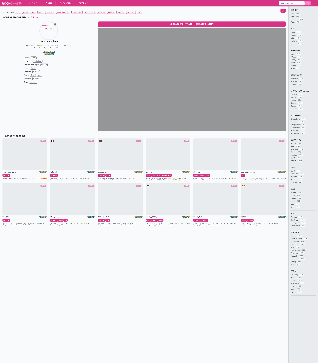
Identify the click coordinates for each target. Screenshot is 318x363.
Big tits (111, 12)
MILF (139, 12)
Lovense (101, 12)
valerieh (54, 172)
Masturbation (63, 12)
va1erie (5, 217)
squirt (108, 175)
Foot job (131, 12)
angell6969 (103, 217)
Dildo (25, 12)
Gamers (36, 78)
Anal (33, 12)
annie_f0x (197, 217)
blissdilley (102, 172)
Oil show (50, 12)
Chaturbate (37, 61)
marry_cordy (151, 217)
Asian (41, 12)
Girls (34, 17)
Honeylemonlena (49, 41)
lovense (6, 175)
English (44, 64)
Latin (18, 12)
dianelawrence (248, 172)
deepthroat (156, 175)
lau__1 (149, 172)
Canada (36, 71)
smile (196, 175)
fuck (107, 220)
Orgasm (121, 12)
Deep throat (90, 12)
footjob (250, 220)
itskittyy (244, 217)
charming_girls (9, 172)
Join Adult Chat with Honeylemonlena (191, 24)
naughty (204, 220)
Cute (39, 75)
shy (208, 175)
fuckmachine (166, 175)
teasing (202, 175)
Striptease (77, 12)
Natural (33, 75)
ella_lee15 (55, 217)
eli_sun (196, 172)
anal (147, 220)
